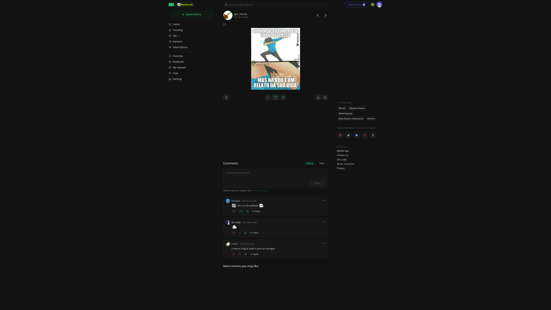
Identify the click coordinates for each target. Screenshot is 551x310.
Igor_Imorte (240, 14)
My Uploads (179, 67)
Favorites (178, 56)
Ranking (177, 79)
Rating (310, 163)
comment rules (258, 190)
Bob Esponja (346, 113)
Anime (372, 118)
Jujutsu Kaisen (358, 108)
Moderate (178, 61)
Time (321, 163)
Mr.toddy (236, 222)
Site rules (342, 159)
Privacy (341, 168)
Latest (176, 24)
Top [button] (175, 35)
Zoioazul (235, 200)
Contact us (342, 155)
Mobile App (343, 150)
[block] (325, 97)
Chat (175, 73)
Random (177, 41)
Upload (193, 14)
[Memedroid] (171, 4)
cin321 (235, 243)
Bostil (343, 108)
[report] (318, 97)
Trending (178, 30)
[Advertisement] (358, 54)
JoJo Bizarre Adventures (351, 118)
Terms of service (345, 163)
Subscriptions (180, 47)
